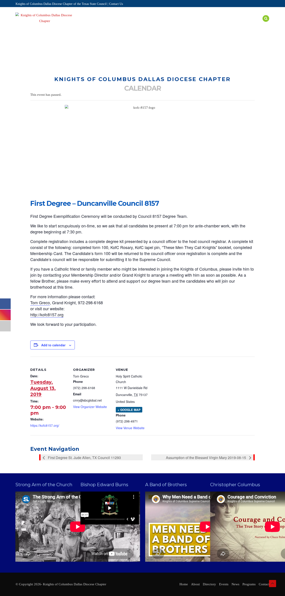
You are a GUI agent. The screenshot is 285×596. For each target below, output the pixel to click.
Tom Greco (40, 302)
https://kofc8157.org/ (44, 425)
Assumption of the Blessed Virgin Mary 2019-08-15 (206, 457)
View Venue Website (130, 428)
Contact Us (116, 4)
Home (100, 23)
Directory (137, 23)
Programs (180, 23)
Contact (264, 584)
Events (159, 23)
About (117, 23)
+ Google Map (129, 410)
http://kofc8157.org (46, 314)
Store (254, 23)
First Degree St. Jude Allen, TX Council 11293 (84, 457)
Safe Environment (211, 23)
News (238, 23)
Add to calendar (53, 345)
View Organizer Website (90, 406)
